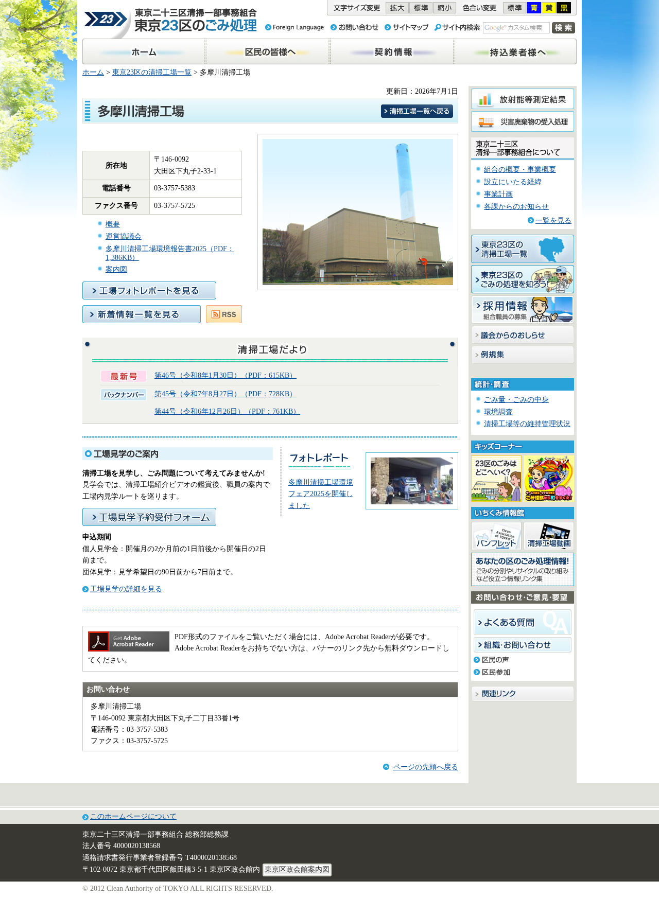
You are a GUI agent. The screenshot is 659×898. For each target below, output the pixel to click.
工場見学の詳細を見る (126, 589)
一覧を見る (553, 220)
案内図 (116, 269)
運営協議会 (124, 236)
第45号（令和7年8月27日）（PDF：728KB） (225, 394)
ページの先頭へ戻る (425, 767)
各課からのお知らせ (516, 206)
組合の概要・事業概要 (520, 169)
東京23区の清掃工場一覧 (152, 72)
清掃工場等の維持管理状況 (527, 424)
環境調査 (498, 412)
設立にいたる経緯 (513, 182)
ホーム (93, 72)
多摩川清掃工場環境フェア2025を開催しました (320, 494)
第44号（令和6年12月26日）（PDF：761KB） (227, 411)
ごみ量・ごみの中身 (516, 399)
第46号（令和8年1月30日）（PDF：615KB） (225, 375)
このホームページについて (133, 816)
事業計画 (498, 194)
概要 (113, 224)
